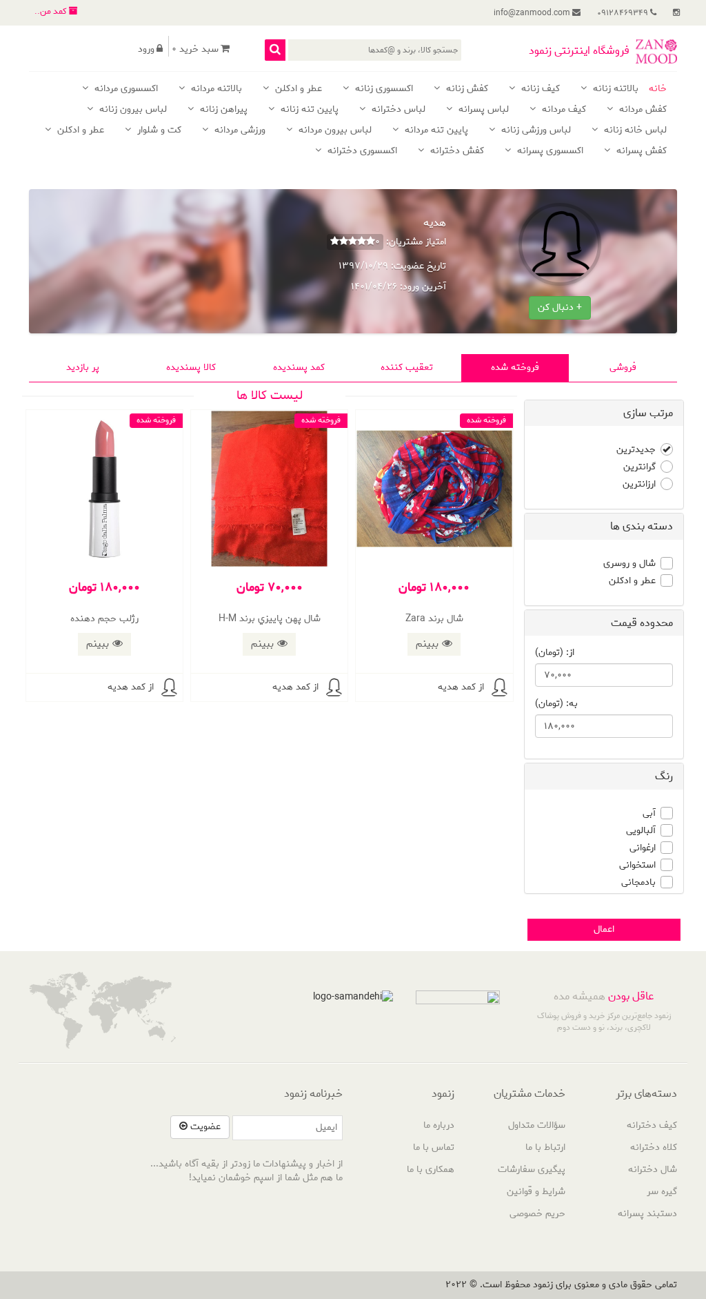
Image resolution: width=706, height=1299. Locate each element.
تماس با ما (433, 1147)
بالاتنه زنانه (614, 89)
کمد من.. (51, 11)
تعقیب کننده (407, 367)
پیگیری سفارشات (531, 1170)
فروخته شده (515, 367)
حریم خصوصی (537, 1214)
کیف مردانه (562, 110)
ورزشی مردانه (238, 131)
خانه (658, 89)
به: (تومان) (556, 704)
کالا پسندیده (191, 367)
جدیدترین (636, 450)
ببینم (427, 644)
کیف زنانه (539, 89)
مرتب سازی (648, 413)
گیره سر (662, 1192)
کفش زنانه (465, 89)
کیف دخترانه (652, 1125)
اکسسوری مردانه (125, 89)
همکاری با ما (430, 1170)
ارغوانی (642, 848)
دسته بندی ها (641, 526)
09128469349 (623, 12)
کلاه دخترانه (653, 1147)
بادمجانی (638, 883)
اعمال (604, 929)
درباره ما (438, 1125)
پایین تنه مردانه (435, 131)
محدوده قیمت (642, 623)
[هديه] (499, 687)
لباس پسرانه (482, 110)
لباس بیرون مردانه (334, 131)
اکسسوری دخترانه (361, 151)
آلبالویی (641, 831)
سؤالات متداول (536, 1125)
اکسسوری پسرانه (548, 151)
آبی (649, 814)
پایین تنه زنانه (308, 110)
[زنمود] (656, 51)
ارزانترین (639, 484)
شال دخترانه (652, 1170)
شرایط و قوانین (536, 1192)
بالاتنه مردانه (215, 89)
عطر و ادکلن (297, 89)
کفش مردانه (641, 110)
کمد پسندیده (299, 367)
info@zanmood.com (533, 12)
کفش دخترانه (455, 151)
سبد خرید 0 (195, 50)
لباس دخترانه (397, 110)
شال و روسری (629, 564)
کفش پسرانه (640, 151)
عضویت (204, 1127)
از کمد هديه (461, 687)
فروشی (622, 367)
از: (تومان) (554, 653)
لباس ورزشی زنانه (534, 131)
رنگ (664, 776)
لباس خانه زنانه (634, 131)
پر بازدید (82, 367)
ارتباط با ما (545, 1147)
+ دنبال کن (560, 307)
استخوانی (637, 865)
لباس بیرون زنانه (132, 110)
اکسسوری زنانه (382, 89)
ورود (146, 50)
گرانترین (639, 467)
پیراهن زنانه (222, 110)
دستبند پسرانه (647, 1214)
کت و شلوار (157, 131)
